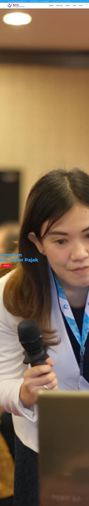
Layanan (67, 5)
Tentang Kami (59, 5)
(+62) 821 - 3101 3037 (34, 1)
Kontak (81, 5)
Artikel (74, 5)
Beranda (51, 5)
